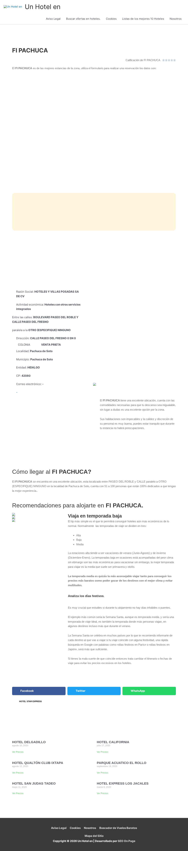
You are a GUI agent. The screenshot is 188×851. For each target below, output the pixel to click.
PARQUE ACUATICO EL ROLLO (121, 763)
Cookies (111, 18)
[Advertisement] (94, 260)
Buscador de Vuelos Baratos (118, 828)
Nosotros (176, 18)
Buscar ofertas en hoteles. (83, 18)
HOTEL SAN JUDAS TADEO (34, 783)
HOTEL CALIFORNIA (113, 742)
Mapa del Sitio (94, 836)
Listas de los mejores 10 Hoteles (143, 18)
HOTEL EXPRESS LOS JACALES (123, 783)
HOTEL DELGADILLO (29, 742)
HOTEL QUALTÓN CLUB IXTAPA (37, 763)
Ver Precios (18, 752)
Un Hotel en (42, 6)
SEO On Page (126, 841)
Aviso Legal (53, 18)
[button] (39, 691)
